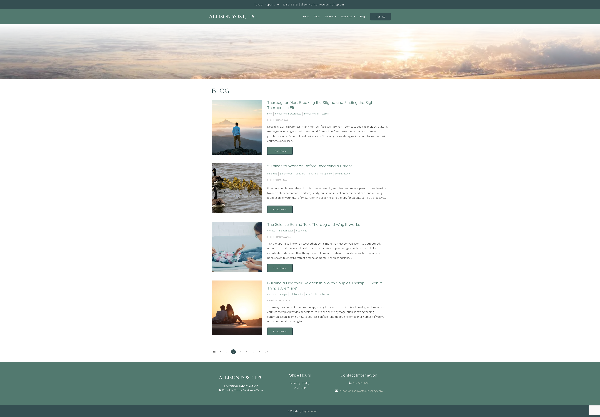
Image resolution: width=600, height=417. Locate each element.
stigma (325, 113)
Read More (280, 150)
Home (306, 16)
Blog (362, 16)
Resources (346, 16)
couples (271, 294)
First (213, 351)
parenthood (286, 173)
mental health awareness (288, 113)
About (317, 16)
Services (329, 16)
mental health (311, 113)
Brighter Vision (309, 411)
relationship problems (317, 294)
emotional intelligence (320, 173)
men (269, 113)
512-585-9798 (291, 4)
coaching (300, 173)
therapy (271, 230)
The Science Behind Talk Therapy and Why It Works (313, 224)
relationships (296, 294)
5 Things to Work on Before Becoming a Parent (309, 165)
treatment (301, 230)
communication (343, 173)
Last (266, 351)
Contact (380, 16)
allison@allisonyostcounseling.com (322, 4)
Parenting (272, 173)
